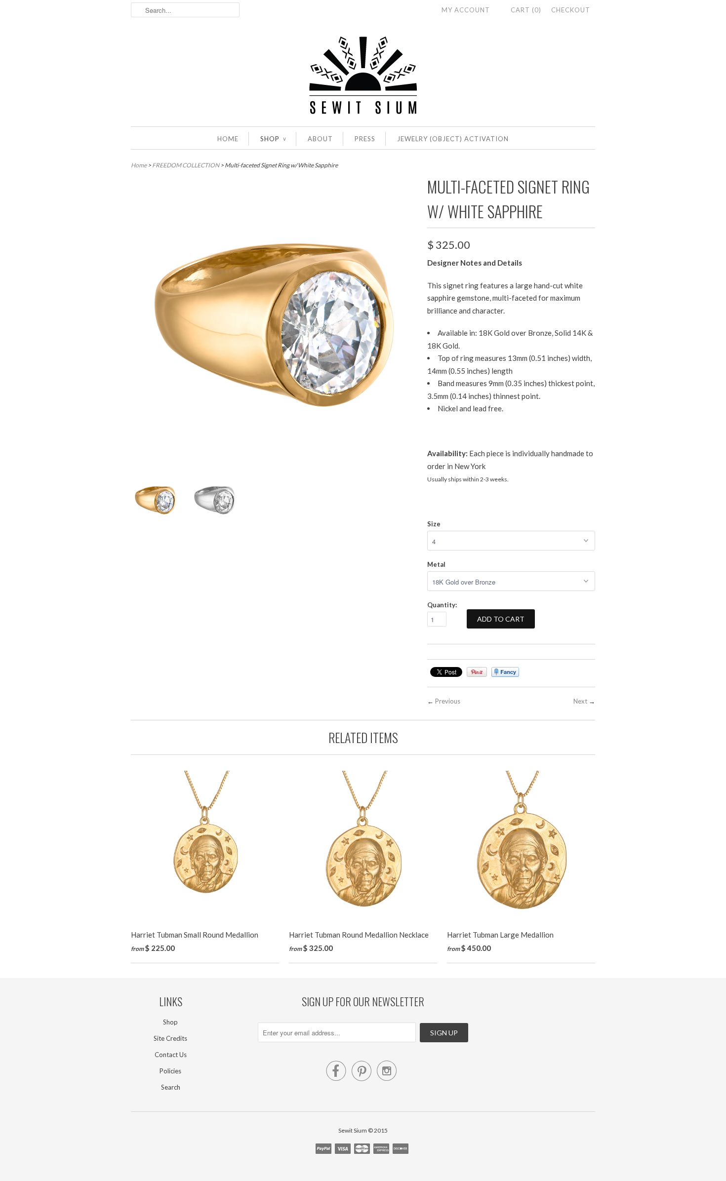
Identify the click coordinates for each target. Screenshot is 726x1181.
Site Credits (170, 1038)
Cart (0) (526, 10)
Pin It (477, 672)
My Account (466, 10)
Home (228, 139)
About (320, 139)
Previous (447, 701)
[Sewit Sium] (363, 76)
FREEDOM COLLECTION (185, 165)
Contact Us (171, 1055)
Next (580, 701)
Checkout (570, 10)
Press (365, 139)
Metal (436, 564)
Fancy (505, 672)
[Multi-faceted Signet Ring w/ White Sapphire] (155, 502)
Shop (273, 139)
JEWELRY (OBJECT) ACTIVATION (453, 139)
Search (170, 1087)
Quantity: (442, 605)
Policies (170, 1071)
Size (434, 524)
